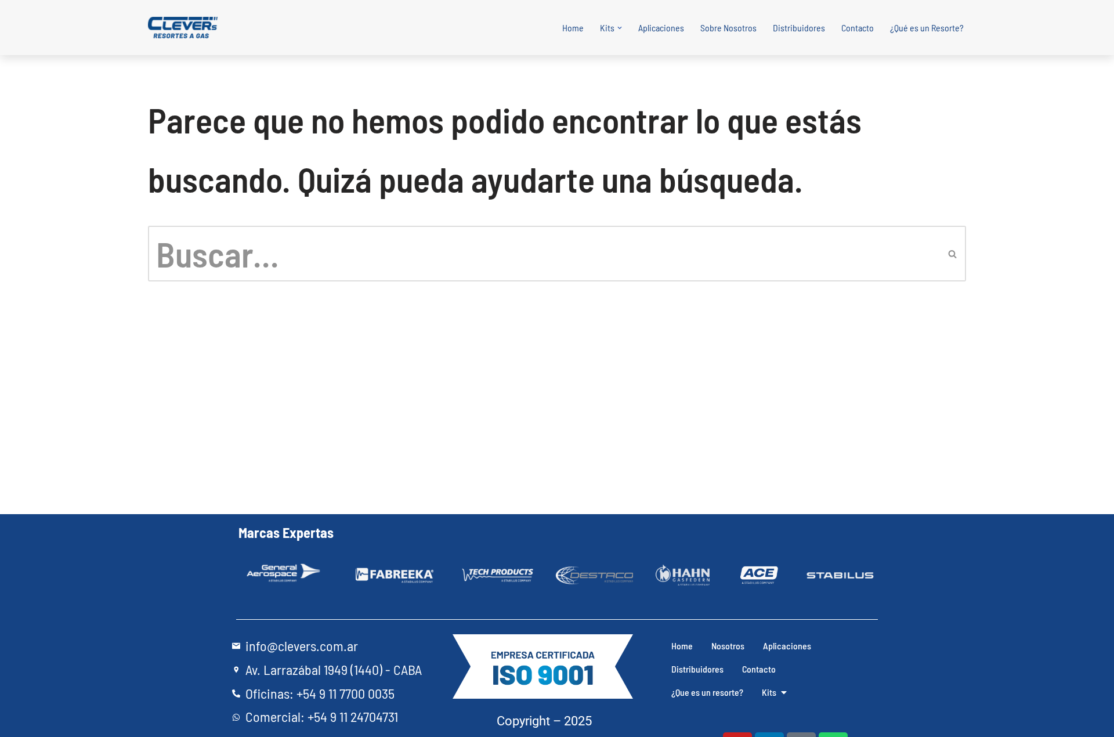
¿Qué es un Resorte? (927, 27)
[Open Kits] (784, 692)
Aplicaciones (661, 27)
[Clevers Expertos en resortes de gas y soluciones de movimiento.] (184, 28)
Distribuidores (799, 27)
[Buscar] (953, 253)
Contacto (857, 27)
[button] (619, 28)
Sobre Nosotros (728, 27)
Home (573, 27)
